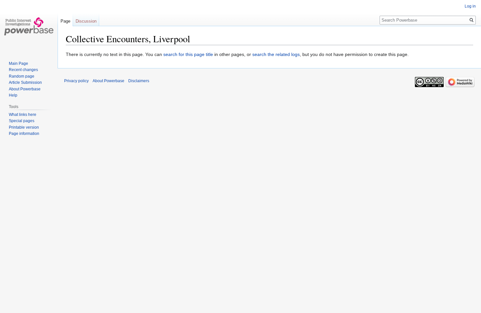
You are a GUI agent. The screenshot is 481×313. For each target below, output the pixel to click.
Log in (470, 6)
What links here (22, 114)
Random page (21, 76)
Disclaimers (138, 81)
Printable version (24, 127)
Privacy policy (76, 81)
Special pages (21, 121)
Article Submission (25, 82)
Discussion (86, 21)
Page (65, 21)
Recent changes (23, 69)
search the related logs (276, 54)
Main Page (18, 63)
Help (13, 95)
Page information (24, 133)
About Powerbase (25, 89)
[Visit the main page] (29, 26)
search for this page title (188, 54)
